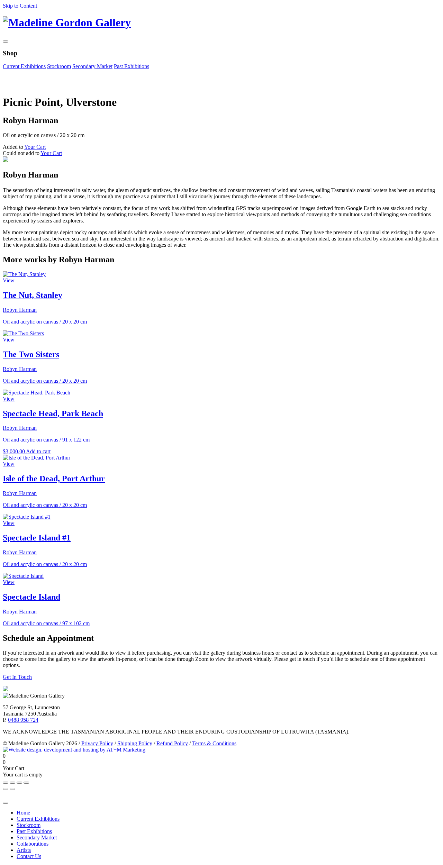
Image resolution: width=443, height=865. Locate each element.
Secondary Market (92, 66)
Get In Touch (17, 677)
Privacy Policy (97, 743)
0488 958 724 (23, 720)
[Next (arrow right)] (12, 789)
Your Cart (35, 147)
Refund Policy (172, 743)
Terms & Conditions (214, 743)
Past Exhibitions (131, 66)
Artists (24, 850)
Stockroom (59, 66)
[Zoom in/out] (26, 783)
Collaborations (32, 844)
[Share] (12, 783)
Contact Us (29, 856)
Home (23, 813)
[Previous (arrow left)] (5, 789)
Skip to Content (20, 6)
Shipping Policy (134, 743)
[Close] (5, 803)
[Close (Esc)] (5, 783)
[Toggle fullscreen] (19, 783)
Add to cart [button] (38, 451)
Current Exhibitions (24, 66)
